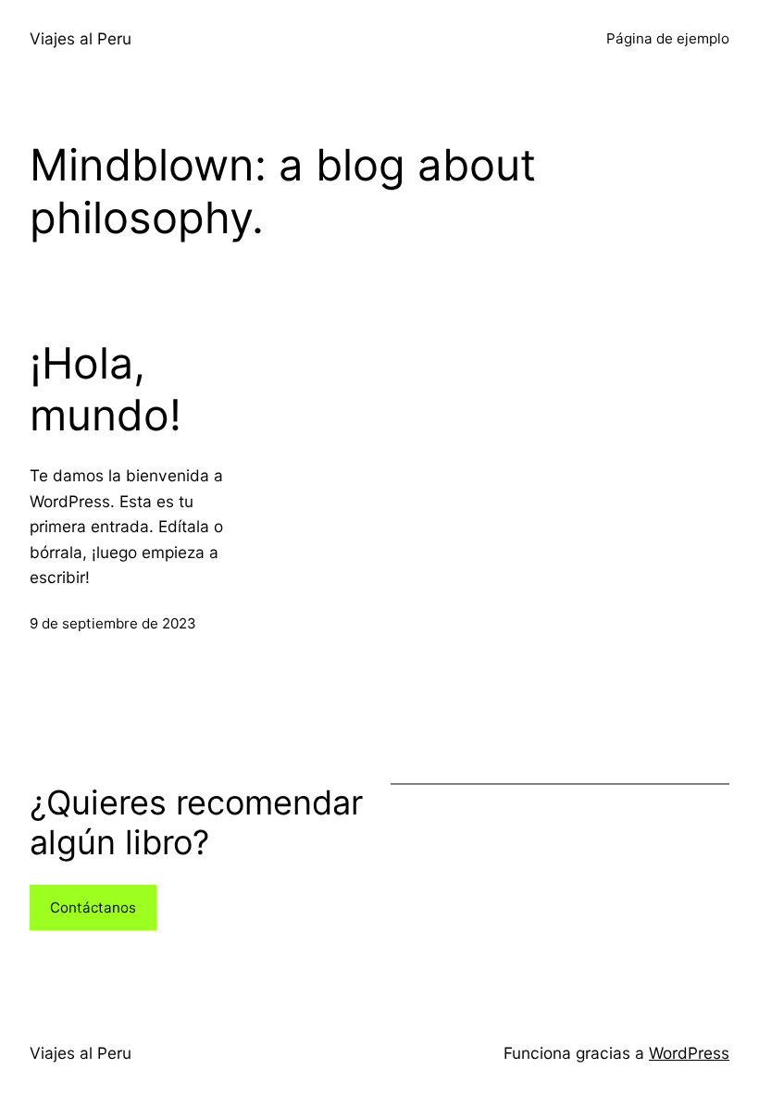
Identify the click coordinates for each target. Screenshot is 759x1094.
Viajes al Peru (80, 38)
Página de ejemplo (667, 38)
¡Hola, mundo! (105, 389)
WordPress (689, 1053)
